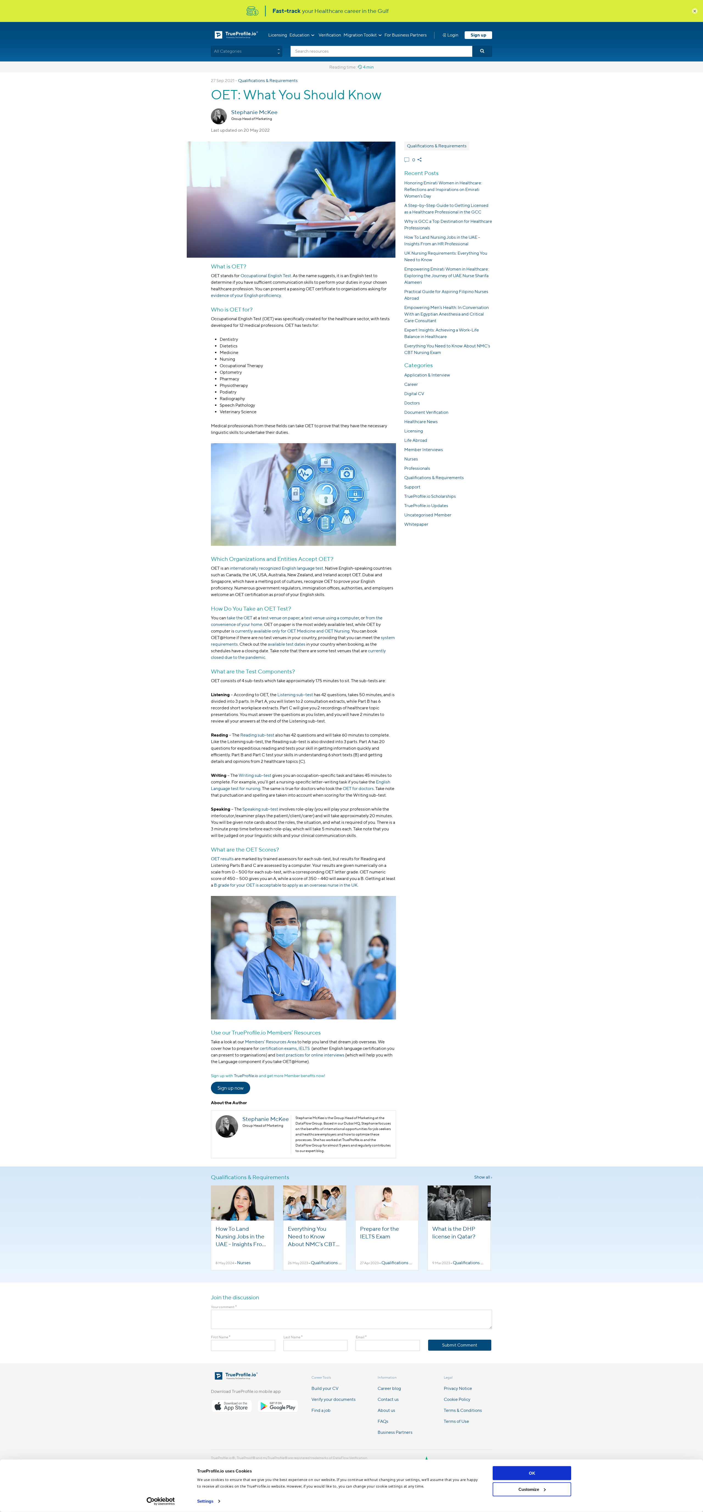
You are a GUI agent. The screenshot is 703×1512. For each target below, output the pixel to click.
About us (386, 1410)
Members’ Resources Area (271, 1041)
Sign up (478, 35)
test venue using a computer (331, 617)
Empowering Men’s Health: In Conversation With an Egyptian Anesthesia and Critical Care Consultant (446, 314)
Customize (528, 1489)
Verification (330, 35)
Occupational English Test (266, 275)
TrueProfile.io (246, 1075)
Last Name (293, 1337)
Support (412, 487)
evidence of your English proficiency (246, 295)
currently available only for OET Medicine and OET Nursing (292, 631)
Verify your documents (333, 1399)
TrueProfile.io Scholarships (430, 496)
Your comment (224, 1307)
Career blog (389, 1388)
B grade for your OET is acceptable (247, 885)
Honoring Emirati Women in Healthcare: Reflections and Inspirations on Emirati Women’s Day (443, 189)
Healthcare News (421, 421)
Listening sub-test (295, 694)
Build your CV (325, 1388)
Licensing (277, 35)
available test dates (286, 644)
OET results (222, 858)
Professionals (417, 468)
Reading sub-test (257, 735)
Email (361, 1337)
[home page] (236, 1378)
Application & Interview (427, 375)
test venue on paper (280, 617)
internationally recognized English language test (276, 568)
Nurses (411, 459)
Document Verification (426, 412)
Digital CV (414, 393)
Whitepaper (416, 524)
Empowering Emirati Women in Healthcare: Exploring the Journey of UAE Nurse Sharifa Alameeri (446, 275)
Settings (205, 1501)
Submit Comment (459, 1345)
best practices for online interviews (310, 1055)
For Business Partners (405, 35)
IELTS (305, 1048)
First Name (220, 1337)
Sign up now (230, 1088)
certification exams (278, 1048)
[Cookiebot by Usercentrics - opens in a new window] (161, 1501)
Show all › (483, 1177)
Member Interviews (423, 449)
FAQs (383, 1421)
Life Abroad (415, 440)
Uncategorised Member (427, 515)
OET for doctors (358, 788)
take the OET (239, 617)
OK (532, 1473)
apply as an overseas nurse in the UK (322, 885)
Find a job (321, 1410)
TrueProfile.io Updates (426, 505)
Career (411, 384)
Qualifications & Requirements (268, 80)
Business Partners (395, 1432)
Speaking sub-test (260, 809)
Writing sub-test (255, 775)
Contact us (388, 1399)
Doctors (412, 403)
